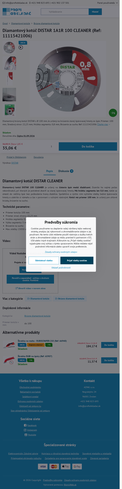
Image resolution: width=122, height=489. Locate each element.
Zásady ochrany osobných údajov (61, 252)
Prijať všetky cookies (77, 260)
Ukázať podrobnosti (61, 267)
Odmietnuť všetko (44, 260)
